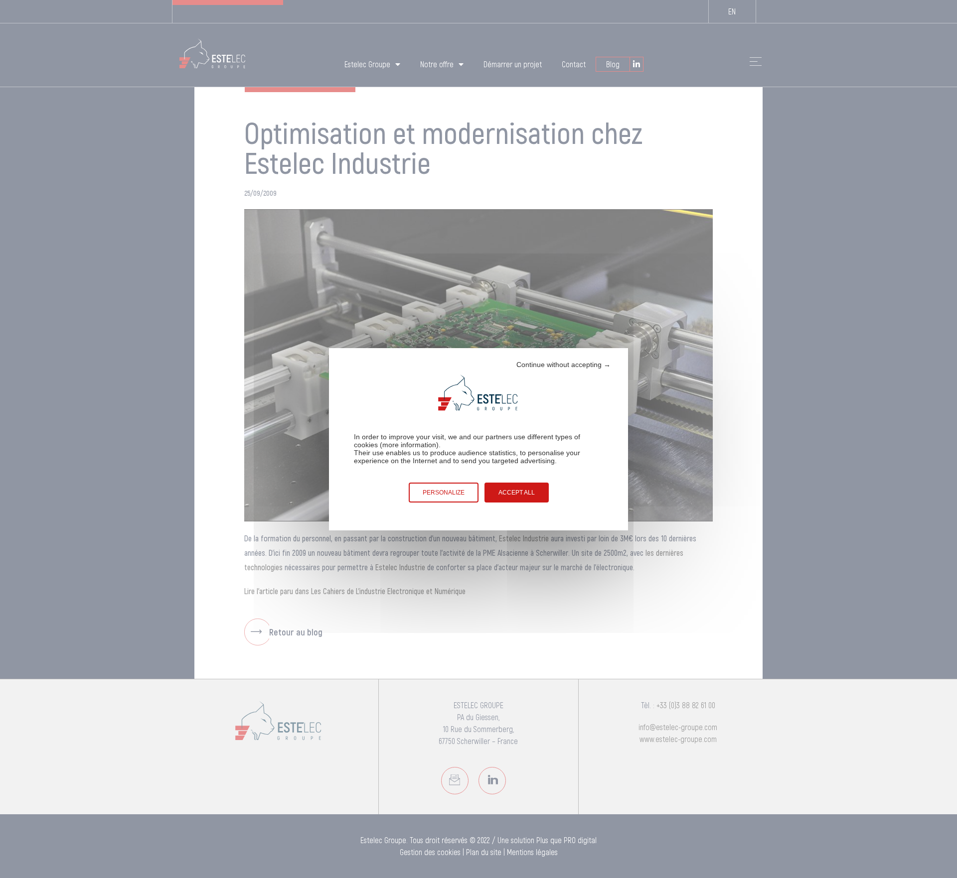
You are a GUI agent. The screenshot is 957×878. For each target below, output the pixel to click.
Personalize (444, 492)
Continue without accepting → (563, 365)
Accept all (516, 492)
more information (409, 445)
